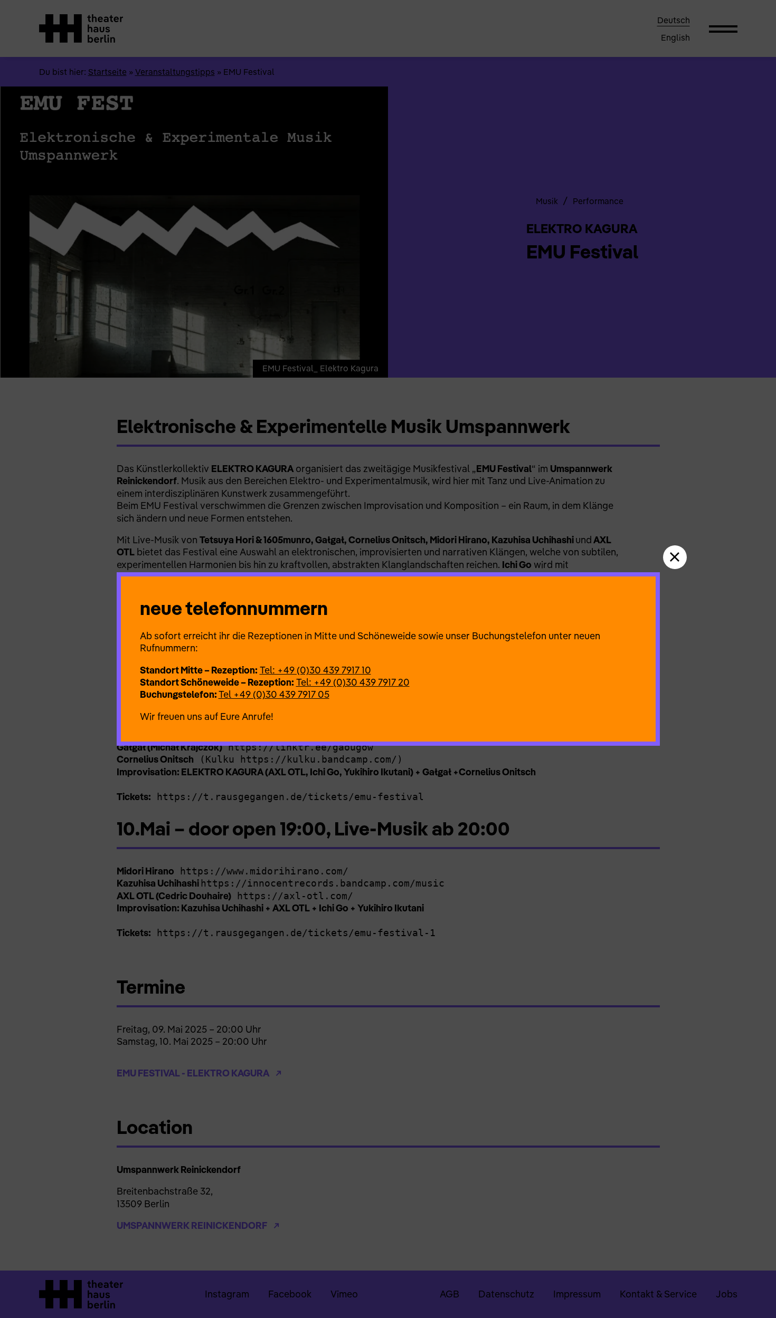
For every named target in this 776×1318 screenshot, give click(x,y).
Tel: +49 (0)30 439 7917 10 (315, 670)
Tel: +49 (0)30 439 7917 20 (353, 682)
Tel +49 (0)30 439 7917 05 (274, 694)
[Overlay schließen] (675, 557)
